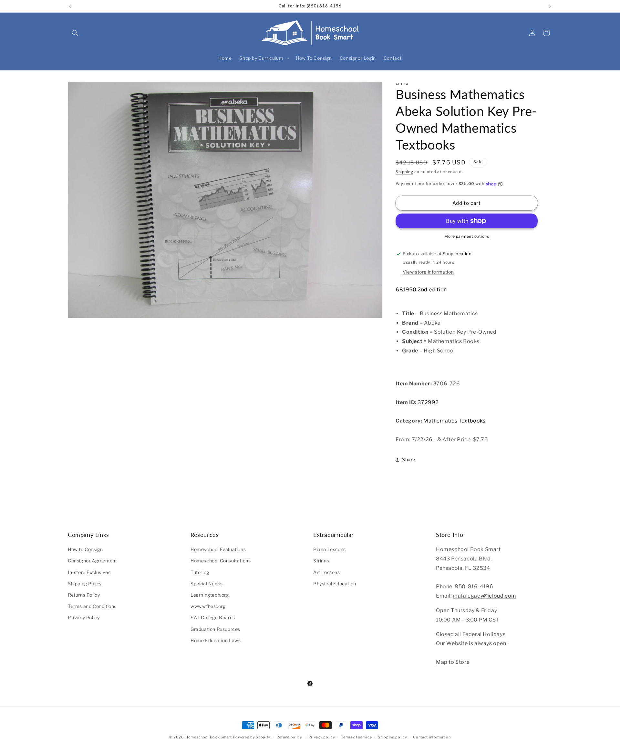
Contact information (431, 737)
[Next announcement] (550, 6)
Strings (321, 560)
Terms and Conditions (92, 606)
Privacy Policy (83, 617)
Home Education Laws (216, 640)
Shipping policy (392, 737)
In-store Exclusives (89, 572)
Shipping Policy (85, 583)
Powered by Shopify (251, 737)
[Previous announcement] (70, 6)
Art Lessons (326, 572)
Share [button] (408, 459)
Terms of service (356, 737)
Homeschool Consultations (221, 560)
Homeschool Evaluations (218, 549)
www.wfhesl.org (208, 606)
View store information (428, 272)
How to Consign (85, 549)
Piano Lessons (329, 549)
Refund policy (289, 737)
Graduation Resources (215, 629)
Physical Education (334, 583)
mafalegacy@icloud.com (484, 596)
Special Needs (207, 583)
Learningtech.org (210, 595)
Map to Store (453, 662)
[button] (75, 33)
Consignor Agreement (92, 560)
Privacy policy (321, 737)
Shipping (404, 171)
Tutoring (200, 572)
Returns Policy (84, 595)
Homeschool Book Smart (208, 737)
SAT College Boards (213, 617)
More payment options (466, 236)
